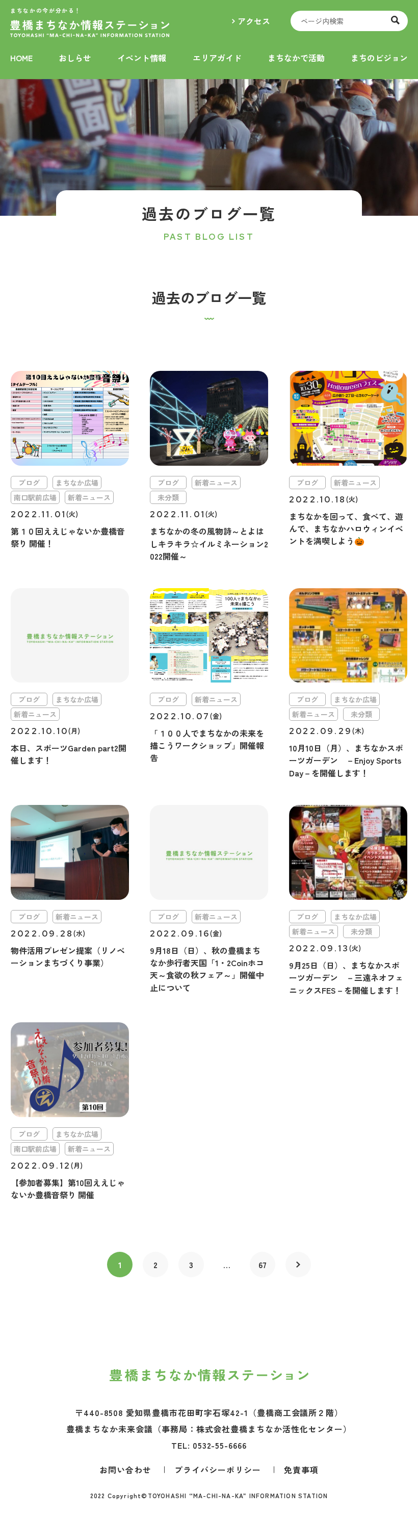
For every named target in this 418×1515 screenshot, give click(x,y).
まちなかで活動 (296, 58)
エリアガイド (217, 58)
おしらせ (75, 58)
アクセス (254, 21)
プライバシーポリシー (217, 1469)
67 (262, 1264)
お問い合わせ (125, 1469)
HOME (21, 58)
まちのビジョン (379, 58)
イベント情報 (141, 58)
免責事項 (301, 1469)
